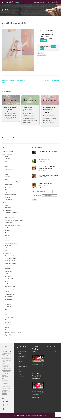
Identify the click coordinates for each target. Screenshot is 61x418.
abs (3, 353)
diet (6, 366)
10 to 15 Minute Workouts (11, 255)
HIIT (3, 373)
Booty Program (8, 222)
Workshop (7, 197)
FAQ (19, 369)
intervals (4, 375)
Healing (8, 158)
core (3, 363)
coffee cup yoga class (6, 361)
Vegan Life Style (9, 192)
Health (6, 179)
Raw (6, 161)
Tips (6, 189)
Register (43, 40)
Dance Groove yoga (9, 289)
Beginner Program (9, 217)
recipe (4, 386)
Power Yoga (8, 322)
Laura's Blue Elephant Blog (11, 181)
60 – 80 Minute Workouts (11, 263)
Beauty (6, 174)
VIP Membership (22, 351)
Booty (6, 273)
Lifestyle (5, 172)
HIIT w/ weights (8, 296)
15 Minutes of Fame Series (11, 212)
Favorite (39, 53)
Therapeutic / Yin (9, 330)
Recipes (7, 164)
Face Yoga (7, 227)
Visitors (6, 250)
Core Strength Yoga (10, 286)
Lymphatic (7, 230)
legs (3, 378)
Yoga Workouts (7, 253)
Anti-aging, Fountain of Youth (10, 151)
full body (8, 368)
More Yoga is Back (44, 159)
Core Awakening (10, 248)
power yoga (5, 385)
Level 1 (6, 309)
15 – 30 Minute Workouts (11, 258)
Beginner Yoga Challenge (52, 80)
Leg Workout (8, 304)
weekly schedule (41, 55)
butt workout (5, 357)
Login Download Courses (39, 2)
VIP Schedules (21, 353)
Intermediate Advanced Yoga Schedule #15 (28, 109)
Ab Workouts (8, 266)
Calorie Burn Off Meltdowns (12, 278)
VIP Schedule (8, 245)
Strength (7, 240)
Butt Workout (8, 276)
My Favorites (21, 376)
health (8, 371)
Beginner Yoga (8, 271)
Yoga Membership (7, 210)
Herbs (6, 156)
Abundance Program (10, 215)
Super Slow (7, 327)
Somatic (7, 324)
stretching (4, 388)
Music (4, 202)
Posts (44, 10)
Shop (19, 371)
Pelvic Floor (7, 235)
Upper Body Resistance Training (13, 332)
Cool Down (7, 284)
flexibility (4, 368)
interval (6, 373)
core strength (5, 365)
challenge (8, 358)
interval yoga (5, 376)
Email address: (37, 195)
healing (4, 371)
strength (8, 386)
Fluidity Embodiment (10, 294)
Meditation (7, 233)
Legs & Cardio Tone (9, 307)
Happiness (7, 176)
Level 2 (6, 312)
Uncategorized (7, 207)
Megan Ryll (43, 415)
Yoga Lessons (8, 199)
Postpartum (6, 205)
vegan (4, 391)
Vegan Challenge (9, 169)
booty (4, 355)
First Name (35, 191)
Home (40, 10)
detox (3, 366)
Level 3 (6, 314)
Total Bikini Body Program (11, 243)
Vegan (6, 166)
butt (8, 355)
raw (9, 385)
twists (8, 388)
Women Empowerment (10, 194)
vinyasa (8, 391)
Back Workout (8, 268)
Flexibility (7, 291)
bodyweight (8, 353)
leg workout (5, 380)
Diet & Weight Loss (7, 154)
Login (48, 2)
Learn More (35, 369)
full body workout (6, 370)
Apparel (22, 374)
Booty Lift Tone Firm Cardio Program (14, 220)
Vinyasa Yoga (8, 335)
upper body (5, 390)
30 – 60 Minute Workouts (11, 261)
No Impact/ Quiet (9, 317)
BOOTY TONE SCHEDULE (45, 183)
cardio (4, 358)
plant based (4, 381)
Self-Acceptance (9, 184)
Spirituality (7, 187)
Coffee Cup (7, 281)
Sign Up (53, 2)
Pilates (6, 319)
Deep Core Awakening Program (12, 225)
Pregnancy (7, 238)
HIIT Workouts (8, 299)
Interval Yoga (8, 301)
